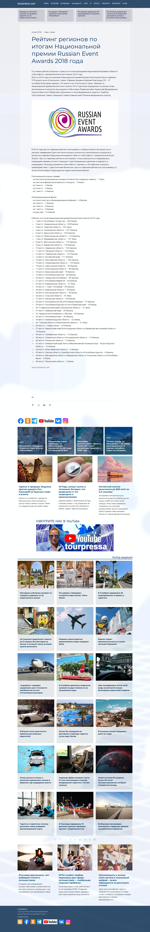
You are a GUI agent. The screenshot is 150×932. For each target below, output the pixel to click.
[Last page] (95, 840)
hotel (21, 442)
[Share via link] (50, 405)
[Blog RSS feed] (20, 921)
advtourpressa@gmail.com (39, 911)
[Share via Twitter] (38, 405)
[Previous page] (60, 840)
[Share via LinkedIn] (44, 405)
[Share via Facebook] (33, 405)
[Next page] (90, 840)
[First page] (55, 840)
